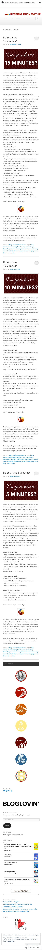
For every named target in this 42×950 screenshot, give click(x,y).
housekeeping (12, 247)
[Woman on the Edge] (36, 876)
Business (12, 23)
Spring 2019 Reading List (11, 902)
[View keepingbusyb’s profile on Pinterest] (9, 791)
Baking (18, 18)
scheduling (34, 249)
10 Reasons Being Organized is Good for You (17, 904)
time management (20, 251)
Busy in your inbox (10, 812)
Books (20, 23)
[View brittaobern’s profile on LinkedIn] (12, 791)
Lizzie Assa (8, 850)
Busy (5, 23)
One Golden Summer (10, 862)
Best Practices (27, 18)
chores (5, 247)
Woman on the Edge (10, 871)
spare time (6, 251)
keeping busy (21, 247)
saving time (20, 249)
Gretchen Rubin (9, 883)
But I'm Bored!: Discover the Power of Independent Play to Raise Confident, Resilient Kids (18, 846)
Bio (12, 18)
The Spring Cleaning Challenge (13, 906)
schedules (28, 249)
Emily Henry (8, 856)
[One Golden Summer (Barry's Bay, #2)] (36, 868)
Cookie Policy (10, 941)
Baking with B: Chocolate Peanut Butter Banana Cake (20, 909)
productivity (29, 247)
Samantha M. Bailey (10, 873)
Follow (7, 825)
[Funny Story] (36, 859)
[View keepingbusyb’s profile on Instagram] (7, 791)
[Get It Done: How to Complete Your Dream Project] (36, 882)
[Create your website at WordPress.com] (21, 2)
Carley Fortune (9, 864)
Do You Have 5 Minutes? (16, 472)
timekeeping (30, 251)
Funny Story (7, 854)
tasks (12, 251)
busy (32, 245)
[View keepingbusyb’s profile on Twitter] (4, 791)
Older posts (9, 664)
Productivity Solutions (19, 245)
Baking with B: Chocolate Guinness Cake (16, 911)
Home (5, 18)
